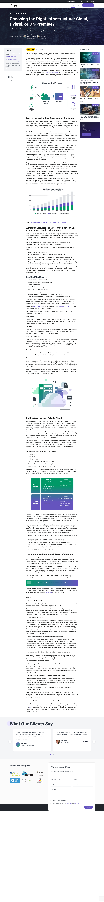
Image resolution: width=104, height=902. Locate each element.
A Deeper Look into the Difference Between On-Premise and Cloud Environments (13, 58)
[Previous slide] (10, 741)
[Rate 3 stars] (8, 80)
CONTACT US (86, 134)
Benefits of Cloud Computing (13, 61)
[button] (52, 96)
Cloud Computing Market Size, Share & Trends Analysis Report (48, 222)
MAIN (11, 13)
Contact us (49, 592)
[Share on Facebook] (5, 77)
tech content (22, 13)
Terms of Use (76, 803)
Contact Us (88, 5)
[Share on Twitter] (12, 77)
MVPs (30, 707)
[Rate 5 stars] (12, 80)
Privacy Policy (69, 803)
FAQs (7, 68)
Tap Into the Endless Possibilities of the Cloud (13, 66)
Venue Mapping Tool (70, 1)
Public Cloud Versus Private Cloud (12, 63)
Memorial (80, 1)
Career (92, 1)
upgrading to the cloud (52, 72)
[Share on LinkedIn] (8, 77)
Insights (86, 1)
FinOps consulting (38, 306)
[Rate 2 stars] (6, 80)
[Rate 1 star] (5, 80)
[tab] (50, 754)
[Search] (79, 5)
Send (88, 807)
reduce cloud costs (63, 306)
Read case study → (60, 748)
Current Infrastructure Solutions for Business (13, 54)
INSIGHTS (15, 13)
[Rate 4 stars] (10, 80)
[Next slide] (94, 741)
